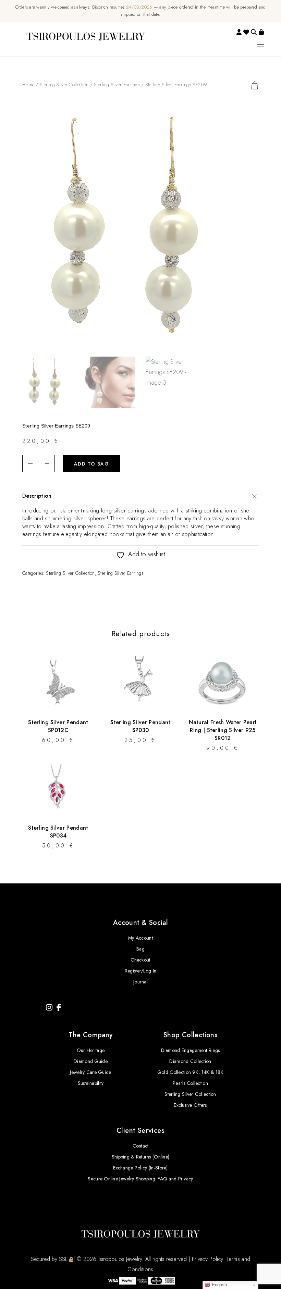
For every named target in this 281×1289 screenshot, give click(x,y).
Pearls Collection (190, 1083)
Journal (140, 981)
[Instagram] (49, 1007)
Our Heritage (91, 1050)
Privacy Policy (207, 1259)
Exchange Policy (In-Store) (140, 1167)
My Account (140, 937)
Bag (140, 948)
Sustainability (91, 1083)
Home (28, 84)
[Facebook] (59, 1007)
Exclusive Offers (190, 1105)
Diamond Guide (91, 1061)
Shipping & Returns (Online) (141, 1156)
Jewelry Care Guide (90, 1072)
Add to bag (91, 463)
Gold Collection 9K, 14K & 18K (190, 1072)
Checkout (140, 959)
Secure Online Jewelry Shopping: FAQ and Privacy (140, 1178)
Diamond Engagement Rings (190, 1050)
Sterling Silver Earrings (117, 84)
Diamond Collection (190, 1061)
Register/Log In (140, 970)
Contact (141, 1145)
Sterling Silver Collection (64, 84)
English (218, 1284)
